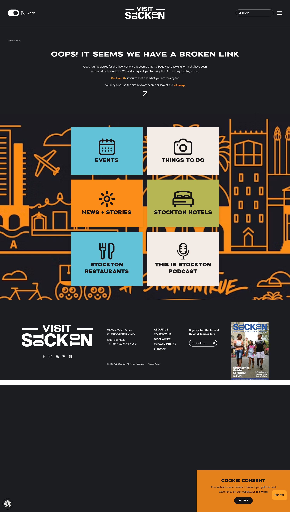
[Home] (57, 336)
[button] (279, 495)
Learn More (260, 492)
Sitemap (160, 349)
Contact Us (118, 78)
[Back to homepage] (145, 94)
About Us (161, 329)
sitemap (179, 85)
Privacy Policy (165, 344)
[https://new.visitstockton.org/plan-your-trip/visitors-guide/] (249, 351)
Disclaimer (162, 339)
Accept (243, 500)
